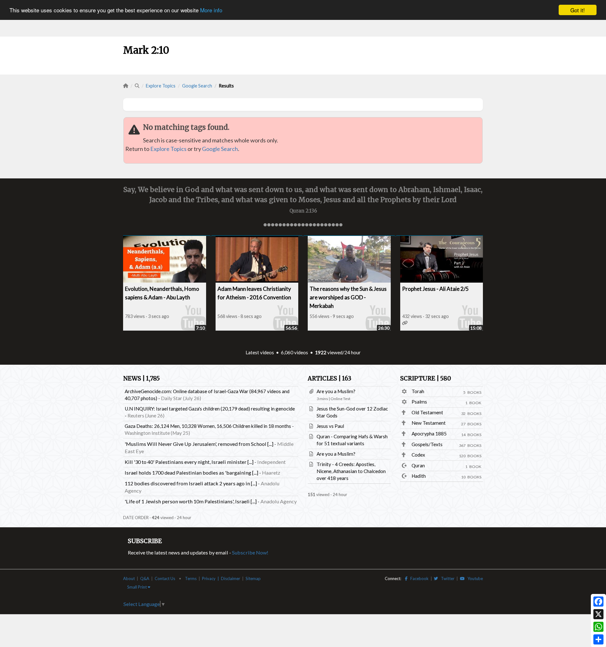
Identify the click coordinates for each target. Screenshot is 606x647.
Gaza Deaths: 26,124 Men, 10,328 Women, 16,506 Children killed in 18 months (208, 426)
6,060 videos (294, 352)
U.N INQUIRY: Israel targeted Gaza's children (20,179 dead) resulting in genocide (210, 408)
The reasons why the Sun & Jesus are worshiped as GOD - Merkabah (348, 297)
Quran (418, 465)
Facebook (418, 578)
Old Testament (427, 412)
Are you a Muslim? (336, 391)
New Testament (429, 423)
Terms (191, 578)
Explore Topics (160, 85)
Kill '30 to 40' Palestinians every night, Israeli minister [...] (189, 462)
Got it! (577, 10)
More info (211, 10)
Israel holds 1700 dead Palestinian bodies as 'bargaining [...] (191, 473)
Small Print (137, 587)
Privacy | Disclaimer (221, 578)
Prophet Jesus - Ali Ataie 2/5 (435, 288)
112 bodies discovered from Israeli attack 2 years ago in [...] (191, 483)
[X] (598, 614)
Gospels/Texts (427, 444)
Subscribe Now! (250, 552)
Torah (418, 391)
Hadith (419, 476)
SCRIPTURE (425, 378)
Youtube (474, 578)
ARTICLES (329, 378)
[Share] (598, 639)
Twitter (446, 578)
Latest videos (260, 352)
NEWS (141, 378)
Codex (418, 455)
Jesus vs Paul (330, 426)
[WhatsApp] (598, 626)
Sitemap (253, 578)
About (129, 578)
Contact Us (165, 578)
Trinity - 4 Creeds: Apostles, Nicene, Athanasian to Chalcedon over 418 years (351, 471)
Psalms (419, 401)
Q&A (144, 578)
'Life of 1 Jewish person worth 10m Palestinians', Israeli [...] (191, 501)
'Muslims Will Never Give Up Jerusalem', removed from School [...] (199, 444)
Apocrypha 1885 (429, 433)
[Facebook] (598, 601)
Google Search (197, 85)
